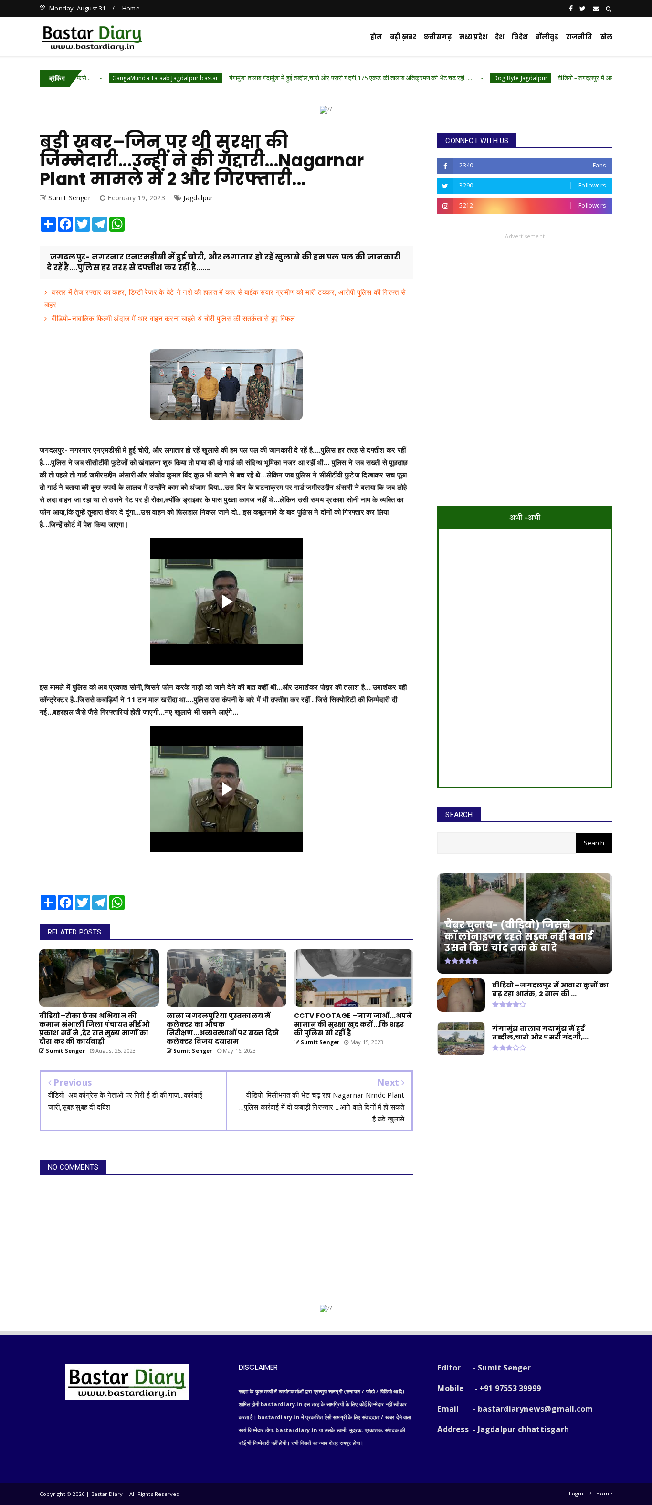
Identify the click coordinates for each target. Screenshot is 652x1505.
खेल (606, 37)
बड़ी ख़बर (403, 37)
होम (376, 37)
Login (576, 1493)
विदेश (520, 37)
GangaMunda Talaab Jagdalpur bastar (108, 78)
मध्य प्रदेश (473, 37)
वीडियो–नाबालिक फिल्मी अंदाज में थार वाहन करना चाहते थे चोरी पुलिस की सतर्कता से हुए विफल (173, 318)
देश (499, 37)
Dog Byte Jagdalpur (464, 78)
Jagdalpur (198, 197)
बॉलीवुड (547, 37)
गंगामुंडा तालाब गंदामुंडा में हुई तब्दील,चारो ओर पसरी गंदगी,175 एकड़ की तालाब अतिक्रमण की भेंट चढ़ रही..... (293, 77)
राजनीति (579, 37)
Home (131, 8)
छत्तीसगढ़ (438, 37)
